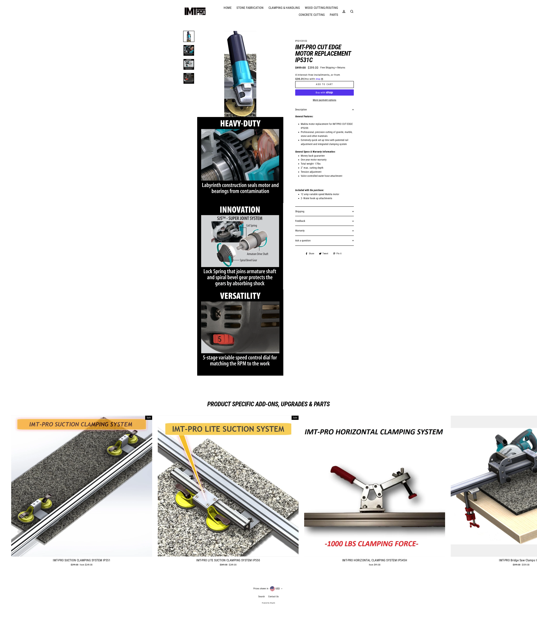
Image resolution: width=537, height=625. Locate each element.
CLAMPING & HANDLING (284, 8)
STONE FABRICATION (249, 8)
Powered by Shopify (268, 603)
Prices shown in (260, 588)
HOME (228, 8)
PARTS (334, 15)
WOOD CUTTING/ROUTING (321, 8)
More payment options (324, 100)
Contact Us (273, 596)
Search (261, 596)
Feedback (300, 220)
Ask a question (303, 240)
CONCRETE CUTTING (312, 15)
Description (301, 109)
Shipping (299, 211)
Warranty (300, 230)
